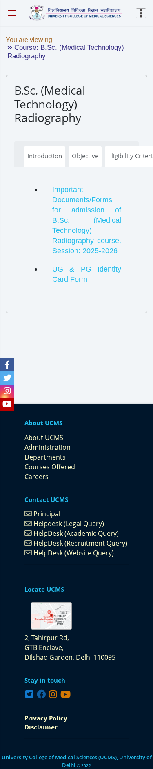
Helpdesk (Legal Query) (68, 523)
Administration (47, 447)
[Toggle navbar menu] (142, 13)
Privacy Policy (45, 718)
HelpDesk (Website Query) (73, 552)
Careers (36, 476)
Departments (45, 457)
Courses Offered (49, 466)
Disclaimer (41, 727)
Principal (46, 513)
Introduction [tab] (44, 156)
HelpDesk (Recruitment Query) (80, 543)
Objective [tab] (85, 156)
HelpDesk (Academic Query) (76, 533)
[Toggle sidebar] (11, 13)
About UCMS (43, 437)
